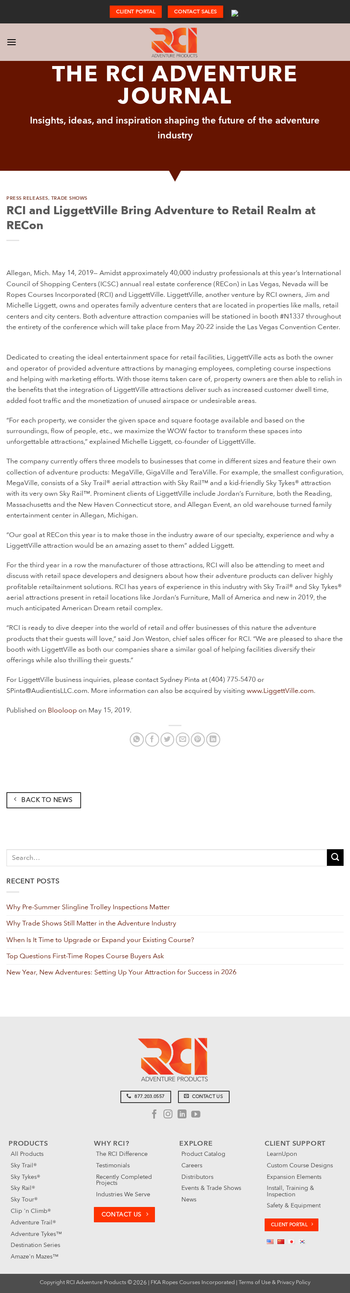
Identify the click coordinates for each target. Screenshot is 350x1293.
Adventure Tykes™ (36, 1234)
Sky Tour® (24, 1199)
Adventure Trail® (33, 1222)
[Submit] (335, 857)
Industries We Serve (123, 1194)
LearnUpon (282, 1154)
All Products (27, 1154)
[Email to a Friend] (183, 740)
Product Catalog (203, 1154)
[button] (11, 42)
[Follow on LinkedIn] (181, 1115)
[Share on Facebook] (152, 740)
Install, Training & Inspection (290, 1191)
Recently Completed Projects (124, 1180)
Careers (191, 1165)
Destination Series (35, 1245)
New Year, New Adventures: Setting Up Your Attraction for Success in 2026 (121, 972)
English (234, 12)
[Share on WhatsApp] (137, 740)
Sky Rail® (23, 1188)
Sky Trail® (24, 1165)
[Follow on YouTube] (195, 1115)
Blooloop (62, 710)
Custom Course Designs (300, 1165)
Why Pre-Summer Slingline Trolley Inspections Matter (88, 907)
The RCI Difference (122, 1154)
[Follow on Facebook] (154, 1115)
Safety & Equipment (294, 1205)
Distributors (197, 1177)
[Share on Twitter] (167, 740)
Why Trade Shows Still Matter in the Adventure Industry (91, 923)
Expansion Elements (294, 1177)
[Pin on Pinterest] (198, 740)
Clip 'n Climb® (31, 1211)
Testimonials (113, 1165)
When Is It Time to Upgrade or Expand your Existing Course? (100, 940)
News (188, 1199)
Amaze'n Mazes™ (34, 1257)
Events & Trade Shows (211, 1188)
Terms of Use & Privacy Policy (274, 1282)
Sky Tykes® (25, 1177)
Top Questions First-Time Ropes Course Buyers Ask (85, 956)
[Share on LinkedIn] (213, 740)
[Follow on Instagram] (167, 1115)
